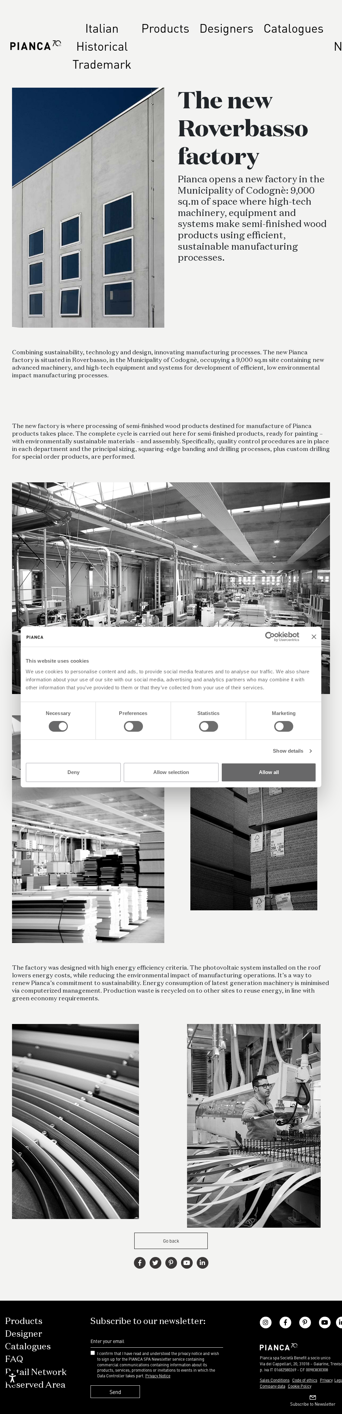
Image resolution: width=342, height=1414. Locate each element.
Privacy (326, 1380)
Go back (171, 1240)
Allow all (269, 772)
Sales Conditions (275, 1380)
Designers (226, 27)
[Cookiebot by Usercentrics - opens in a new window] (270, 637)
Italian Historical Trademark (101, 45)
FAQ (14, 1359)
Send (115, 1391)
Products (165, 27)
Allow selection (171, 772)
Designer (23, 1334)
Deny (73, 772)
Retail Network (36, 1372)
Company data (272, 1386)
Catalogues (294, 27)
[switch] (133, 726)
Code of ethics (304, 1380)
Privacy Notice (157, 1375)
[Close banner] (314, 636)
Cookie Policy (299, 1386)
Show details (288, 751)
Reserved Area (35, 1385)
